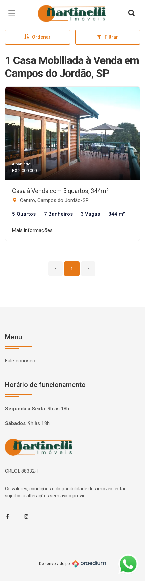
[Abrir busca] (131, 13)
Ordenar (41, 37)
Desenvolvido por (55, 563)
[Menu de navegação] (13, 13)
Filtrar (111, 37)
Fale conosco (20, 361)
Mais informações (32, 230)
